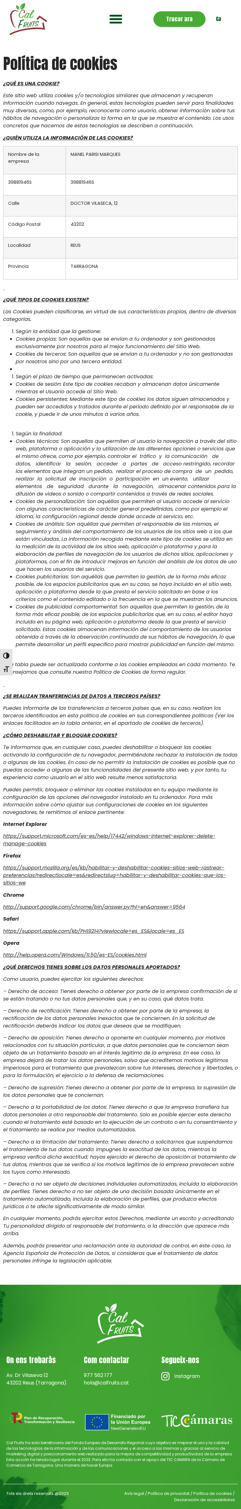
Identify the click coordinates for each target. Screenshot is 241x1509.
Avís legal (134, 1493)
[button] (115, 19)
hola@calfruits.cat (106, 1382)
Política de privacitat (169, 1493)
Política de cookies (212, 1493)
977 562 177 (98, 1375)
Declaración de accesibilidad (204, 1499)
